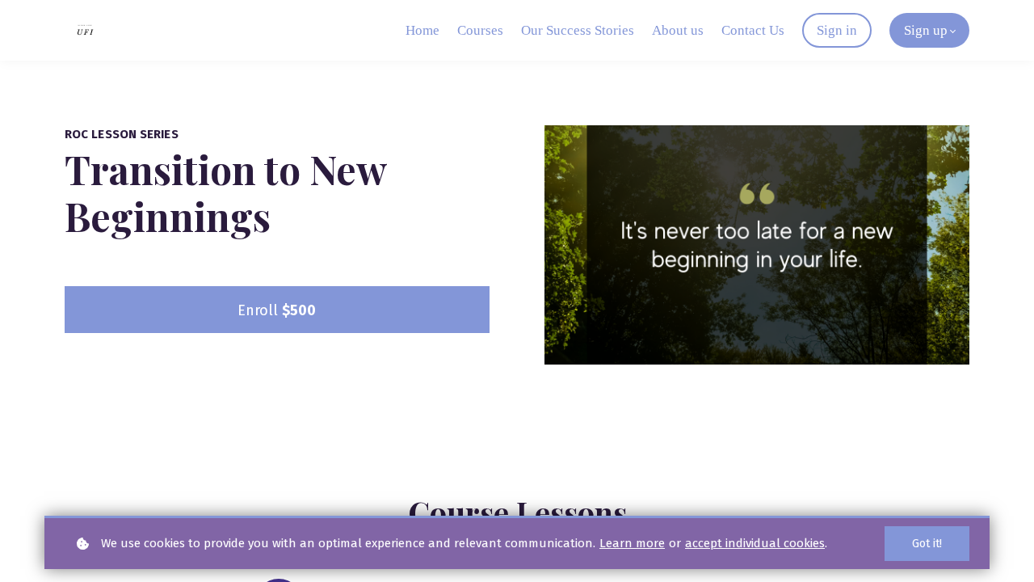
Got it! (927, 543)
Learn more (632, 543)
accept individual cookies (755, 543)
